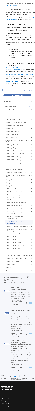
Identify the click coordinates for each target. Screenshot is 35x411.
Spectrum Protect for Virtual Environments (17, 304)
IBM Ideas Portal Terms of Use (22, 376)
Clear (30, 106)
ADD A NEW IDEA (18, 95)
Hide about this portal (11, 5)
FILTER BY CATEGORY (10, 106)
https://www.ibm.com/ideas (14, 69)
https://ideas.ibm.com (27, 74)
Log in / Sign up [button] (28, 90)
